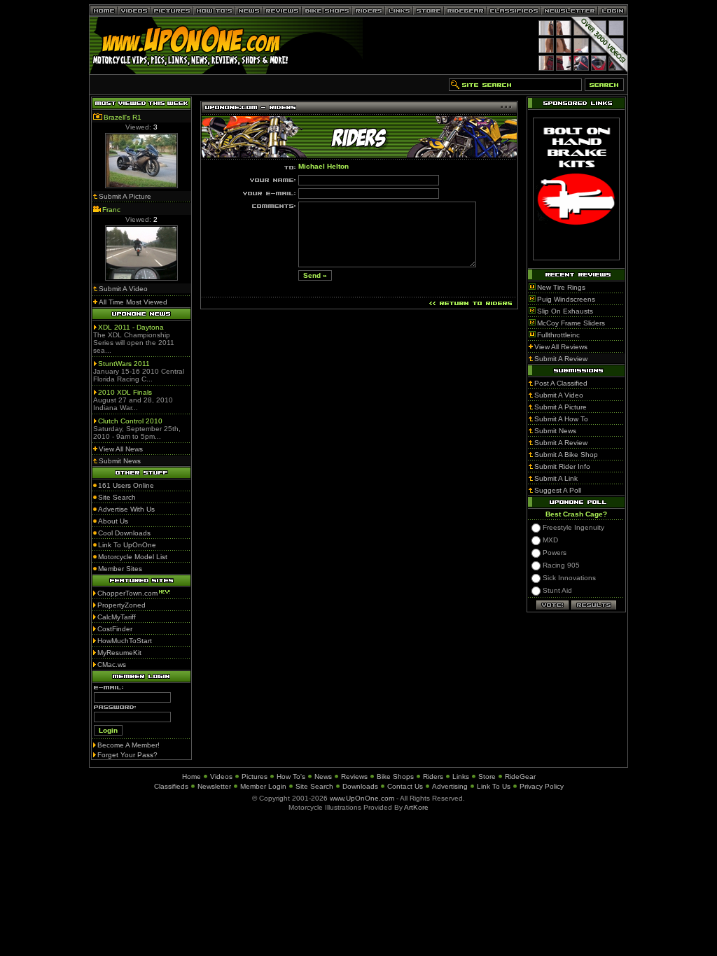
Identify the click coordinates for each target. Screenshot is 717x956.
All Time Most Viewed (133, 302)
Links (460, 776)
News (323, 776)
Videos (221, 776)
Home (191, 776)
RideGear (520, 776)
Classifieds (171, 786)
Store (487, 776)
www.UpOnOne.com (362, 798)
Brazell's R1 (122, 117)
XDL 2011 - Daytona (131, 327)
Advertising (450, 786)
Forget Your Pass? (127, 755)
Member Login (263, 786)
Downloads (360, 786)
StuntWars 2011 (124, 363)
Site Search (314, 786)
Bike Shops (395, 776)
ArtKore (416, 807)
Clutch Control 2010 (130, 421)
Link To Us (493, 786)
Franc (111, 209)
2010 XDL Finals (125, 392)
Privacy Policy (542, 786)
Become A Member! (128, 745)
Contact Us (405, 786)
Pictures (254, 776)
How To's (291, 776)
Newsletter (214, 786)
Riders (433, 776)
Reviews (354, 776)
